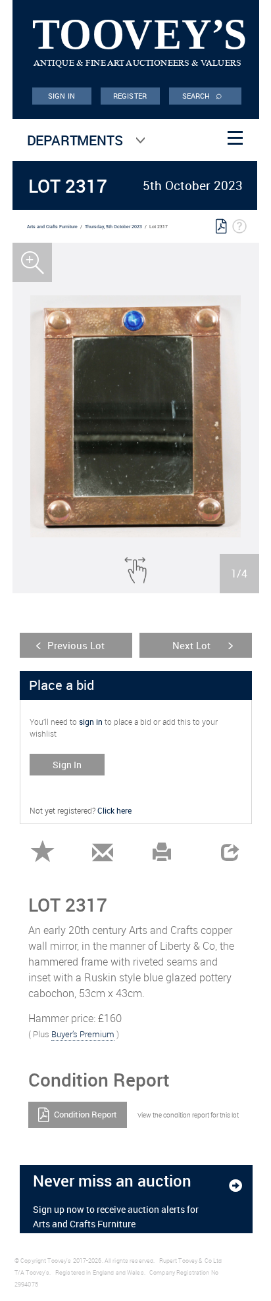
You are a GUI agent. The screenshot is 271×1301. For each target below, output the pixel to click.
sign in (91, 721)
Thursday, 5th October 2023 (113, 227)
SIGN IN (61, 96)
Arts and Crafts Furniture (52, 227)
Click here (114, 810)
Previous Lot (76, 645)
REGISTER (130, 96)
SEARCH (202, 94)
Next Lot (191, 645)
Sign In (67, 764)
